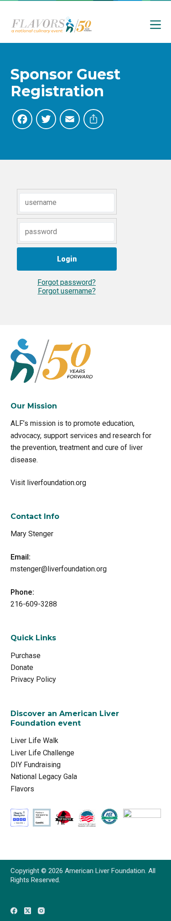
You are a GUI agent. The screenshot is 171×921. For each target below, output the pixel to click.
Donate (21, 667)
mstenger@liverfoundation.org (58, 569)
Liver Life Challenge (42, 752)
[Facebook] (13, 910)
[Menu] (155, 24)
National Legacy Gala (43, 776)
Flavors (22, 789)
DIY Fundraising (35, 764)
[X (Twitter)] (27, 910)
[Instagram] (41, 910)
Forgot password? (66, 282)
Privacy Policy (33, 679)
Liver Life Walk (34, 740)
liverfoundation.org (56, 482)
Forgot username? (67, 291)
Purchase (25, 655)
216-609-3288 (33, 604)
